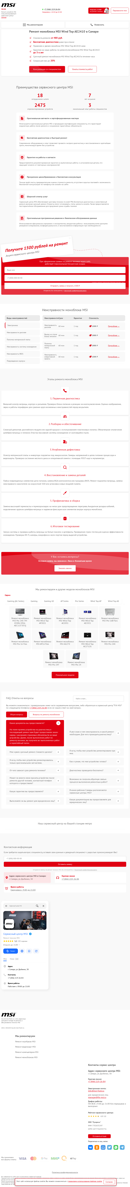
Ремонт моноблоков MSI (26, 1057)
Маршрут (12, 951)
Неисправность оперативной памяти (50, 357)
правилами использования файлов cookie (85, 1181)
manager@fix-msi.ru (97, 1097)
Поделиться (90, 1147)
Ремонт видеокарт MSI (25, 1046)
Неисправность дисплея (50, 326)
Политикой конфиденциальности (86, 870)
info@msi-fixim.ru (96, 1091)
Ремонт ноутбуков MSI (25, 1041)
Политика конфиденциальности (65, 1172)
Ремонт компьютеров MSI (26, 1052)
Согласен (109, 1182)
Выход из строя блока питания (50, 335)
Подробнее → (114, 326)
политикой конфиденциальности (75, 291)
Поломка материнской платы (49, 345)
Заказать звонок (65, 568)
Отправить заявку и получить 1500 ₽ (65, 286)
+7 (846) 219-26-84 (52, 9)
